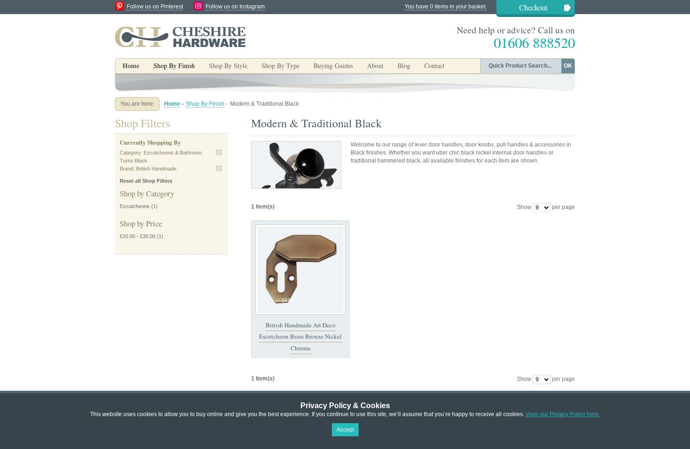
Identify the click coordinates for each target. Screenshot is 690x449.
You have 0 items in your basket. (446, 6)
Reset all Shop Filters (146, 181)
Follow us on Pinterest (155, 6)
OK (568, 65)
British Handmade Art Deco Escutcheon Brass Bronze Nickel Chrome (300, 336)
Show (524, 207)
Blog (404, 65)
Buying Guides (333, 65)
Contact (434, 65)
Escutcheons (135, 206)
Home (131, 65)
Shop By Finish (205, 104)
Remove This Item (219, 152)
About (375, 65)
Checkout (533, 7)
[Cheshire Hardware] (180, 36)
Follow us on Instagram (235, 6)
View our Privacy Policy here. (563, 414)
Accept (345, 429)
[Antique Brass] (300, 269)
